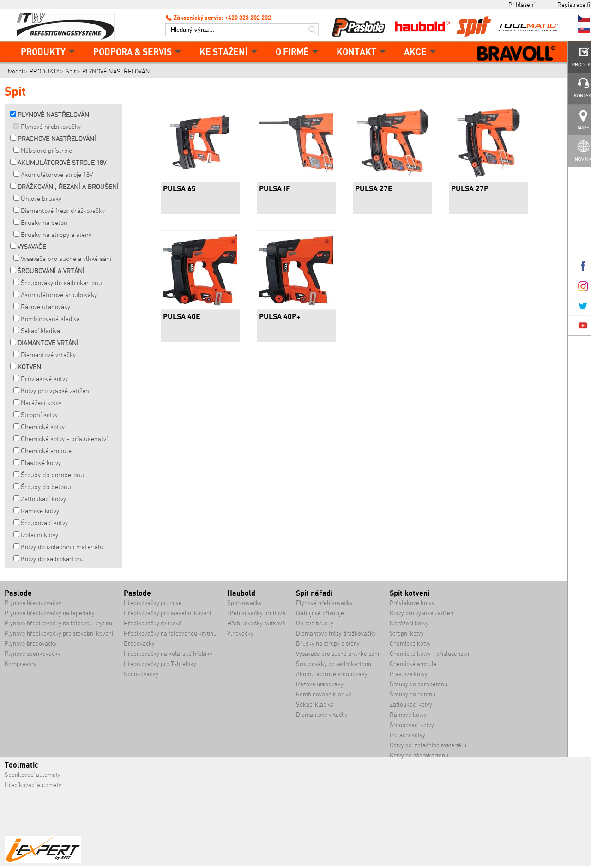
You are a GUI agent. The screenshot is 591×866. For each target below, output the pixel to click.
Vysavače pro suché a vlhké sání (66, 258)
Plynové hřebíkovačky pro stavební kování (59, 633)
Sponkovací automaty (32, 774)
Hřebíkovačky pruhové (153, 603)
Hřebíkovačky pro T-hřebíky (160, 663)
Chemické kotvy (43, 426)
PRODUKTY (43, 51)
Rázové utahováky (45, 306)
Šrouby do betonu (46, 487)
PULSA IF (274, 188)
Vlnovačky (240, 633)
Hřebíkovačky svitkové (153, 623)
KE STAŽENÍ (223, 51)
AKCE (415, 51)
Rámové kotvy (40, 511)
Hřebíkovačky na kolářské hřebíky (168, 653)
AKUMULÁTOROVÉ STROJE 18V (62, 162)
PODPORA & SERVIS (132, 51)
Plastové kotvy (41, 462)
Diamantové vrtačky (48, 354)
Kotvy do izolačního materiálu (62, 547)
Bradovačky (139, 643)
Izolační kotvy (39, 535)
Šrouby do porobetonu (52, 474)
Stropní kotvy (39, 414)
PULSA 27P (469, 188)
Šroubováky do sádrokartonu (61, 282)
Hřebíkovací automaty (33, 784)
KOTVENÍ (30, 366)
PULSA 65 (179, 188)
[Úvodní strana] (69, 25)
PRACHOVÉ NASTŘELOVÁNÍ (57, 138)
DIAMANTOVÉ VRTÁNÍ (48, 342)
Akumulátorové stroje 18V (57, 174)
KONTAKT (356, 51)
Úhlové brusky (41, 198)
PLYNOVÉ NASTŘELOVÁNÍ (117, 71)
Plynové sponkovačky (32, 653)
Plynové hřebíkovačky (51, 126)
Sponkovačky (141, 674)
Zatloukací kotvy (43, 499)
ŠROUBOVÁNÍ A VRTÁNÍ (51, 270)
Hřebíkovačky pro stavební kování (167, 613)
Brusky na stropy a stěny (56, 234)
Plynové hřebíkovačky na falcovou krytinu (58, 623)
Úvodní (14, 71)
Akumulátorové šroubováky (59, 294)
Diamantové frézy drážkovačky (63, 210)
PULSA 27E (373, 188)
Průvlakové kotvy (44, 378)
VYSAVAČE (32, 246)
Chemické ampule (46, 450)
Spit (71, 71)
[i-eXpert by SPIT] (43, 861)
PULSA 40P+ (280, 316)
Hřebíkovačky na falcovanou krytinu (170, 633)
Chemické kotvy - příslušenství (64, 438)
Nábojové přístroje (46, 150)
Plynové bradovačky (31, 643)
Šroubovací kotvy (44, 523)
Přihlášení (521, 4)
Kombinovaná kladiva (50, 318)
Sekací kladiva (40, 330)
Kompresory (20, 663)
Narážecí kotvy (41, 402)
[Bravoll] (516, 54)
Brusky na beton (44, 222)
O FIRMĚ (292, 51)
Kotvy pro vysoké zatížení (55, 390)
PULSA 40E (181, 316)
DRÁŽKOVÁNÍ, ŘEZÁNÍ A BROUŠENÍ (68, 186)
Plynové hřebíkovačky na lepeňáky (50, 613)
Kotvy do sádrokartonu (53, 559)
